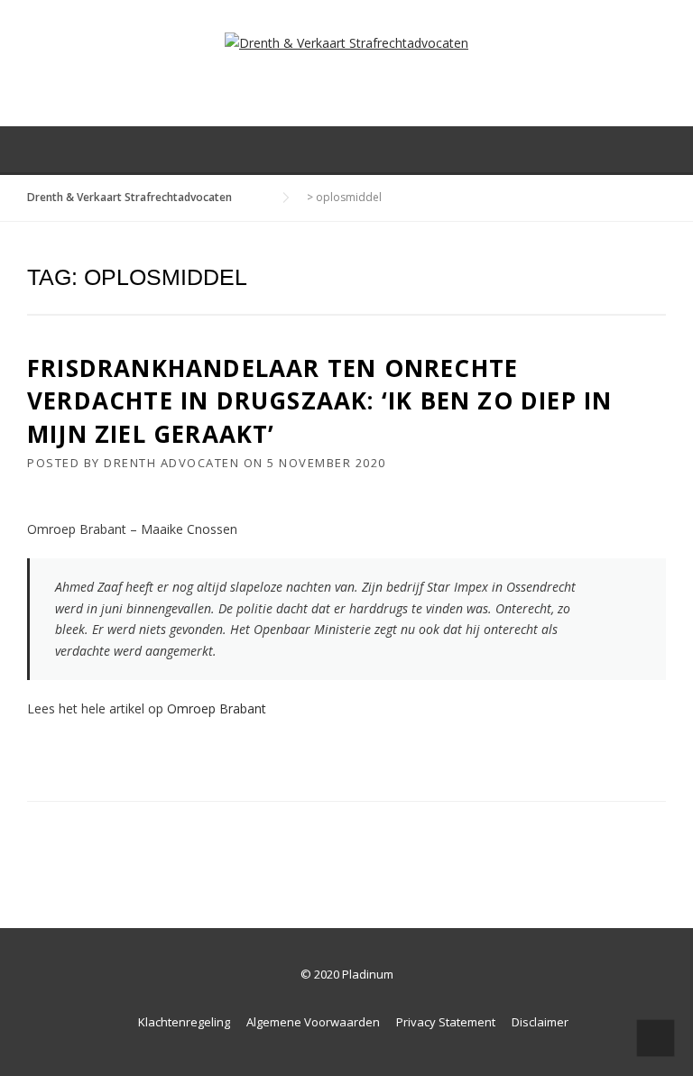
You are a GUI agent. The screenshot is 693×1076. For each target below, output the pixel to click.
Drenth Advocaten (171, 463)
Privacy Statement (445, 1022)
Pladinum (367, 974)
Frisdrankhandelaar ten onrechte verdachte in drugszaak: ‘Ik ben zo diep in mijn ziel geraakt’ (319, 401)
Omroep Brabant (216, 708)
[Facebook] (633, 150)
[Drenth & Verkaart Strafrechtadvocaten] (346, 42)
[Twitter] (608, 150)
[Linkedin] (658, 150)
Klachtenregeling (184, 1022)
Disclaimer (540, 1022)
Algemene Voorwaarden (313, 1022)
